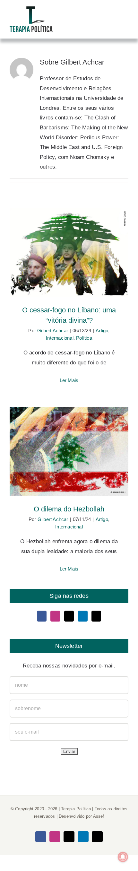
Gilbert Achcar (52, 330)
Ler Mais (69, 380)
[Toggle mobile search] (114, 16)
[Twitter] (69, 616)
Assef (98, 816)
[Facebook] (42, 616)
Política (84, 338)
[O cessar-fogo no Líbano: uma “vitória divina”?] (69, 252)
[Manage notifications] (123, 857)
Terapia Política (76, 808)
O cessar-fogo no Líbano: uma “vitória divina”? (69, 242)
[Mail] (96, 616)
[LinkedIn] (82, 616)
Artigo (102, 330)
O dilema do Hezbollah (69, 445)
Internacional (59, 338)
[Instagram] (55, 616)
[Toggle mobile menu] (125, 16)
